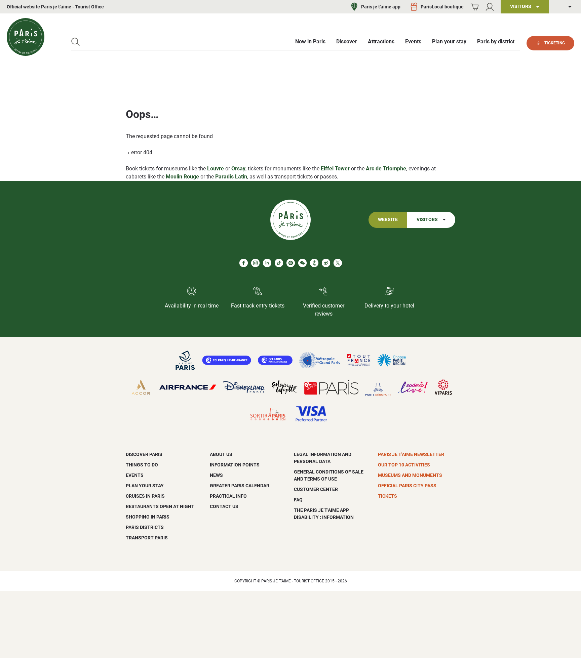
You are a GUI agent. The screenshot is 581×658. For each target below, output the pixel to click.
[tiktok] (279, 263)
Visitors (427, 219)
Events (135, 475)
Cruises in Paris (145, 496)
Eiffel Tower (335, 168)
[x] (338, 263)
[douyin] (314, 263)
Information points (235, 464)
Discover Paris (144, 454)
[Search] (75, 42)
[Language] (564, 6)
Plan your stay (145, 485)
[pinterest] (290, 263)
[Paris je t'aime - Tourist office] (25, 37)
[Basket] (474, 7)
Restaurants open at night (160, 506)
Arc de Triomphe (386, 168)
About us (221, 454)
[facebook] (243, 263)
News (216, 475)
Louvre (215, 168)
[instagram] (255, 263)
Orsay (238, 168)
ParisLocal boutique (442, 6)
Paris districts (145, 527)
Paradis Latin (231, 176)
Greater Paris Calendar (239, 485)
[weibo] (326, 263)
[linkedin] (267, 263)
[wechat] (302, 263)
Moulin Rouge (182, 176)
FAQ (298, 499)
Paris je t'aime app (380, 6)
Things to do (142, 464)
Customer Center (316, 489)
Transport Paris (147, 537)
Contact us (224, 506)
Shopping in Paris (147, 517)
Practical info (228, 496)
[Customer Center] (490, 7)
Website (388, 219)
